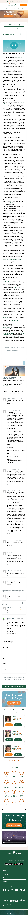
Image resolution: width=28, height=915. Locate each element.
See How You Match (14, 825)
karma (15, 348)
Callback (10, 725)
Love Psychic (10, 302)
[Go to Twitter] (12, 890)
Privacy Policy (8, 904)
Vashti (14, 717)
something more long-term (18, 287)
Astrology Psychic (14, 202)
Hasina (14, 732)
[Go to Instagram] (8, 890)
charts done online (14, 141)
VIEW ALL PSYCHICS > (14, 760)
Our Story (6, 8)
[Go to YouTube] (16, 890)
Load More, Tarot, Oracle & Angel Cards (14, 686)
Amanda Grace (7, 38)
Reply (8, 404)
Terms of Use (15, 904)
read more (5, 384)
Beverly (14, 746)
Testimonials (12, 8)
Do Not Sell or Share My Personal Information (14, 905)
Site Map (21, 904)
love (13, 350)
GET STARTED (24, 4)
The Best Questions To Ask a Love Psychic (12, 377)
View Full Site (13, 895)
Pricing (18, 8)
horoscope (11, 348)
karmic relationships (7, 350)
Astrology (7, 348)
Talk (9, 739)
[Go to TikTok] (24, 890)
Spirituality (16, 350)
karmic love (19, 348)
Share (8, 351)
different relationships (18, 57)
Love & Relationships (19, 347)
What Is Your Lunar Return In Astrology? (14, 677)
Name (4, 658)
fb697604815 (10, 581)
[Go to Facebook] (4, 890)
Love (23, 8)
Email (4, 663)
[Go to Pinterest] (20, 890)
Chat (18, 724)
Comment (5, 647)
